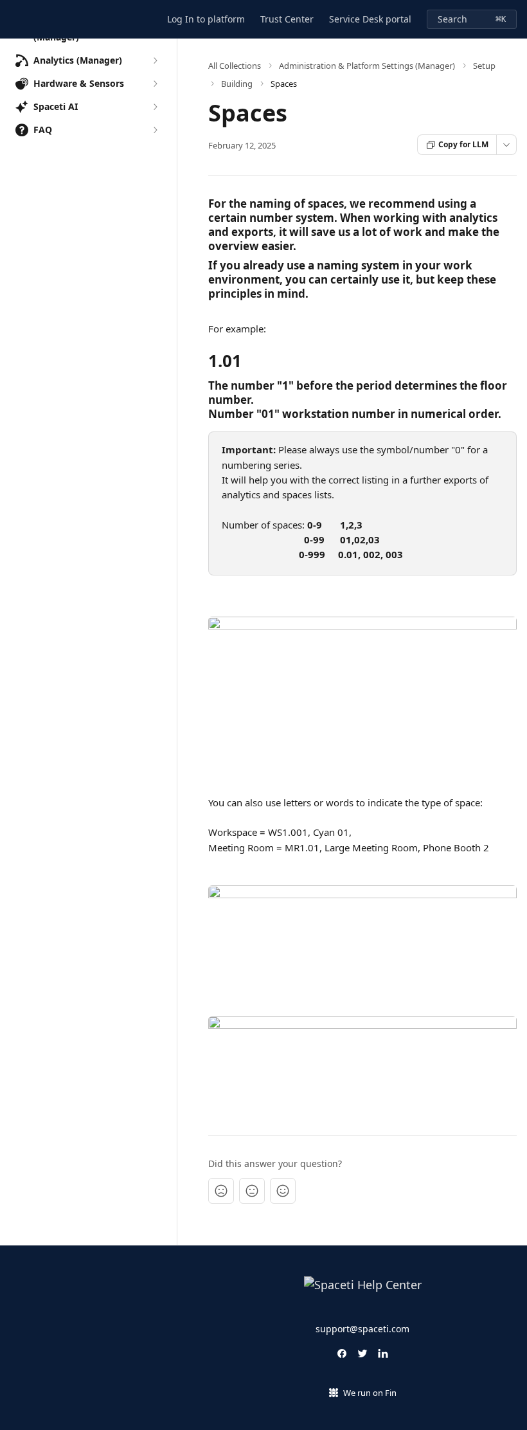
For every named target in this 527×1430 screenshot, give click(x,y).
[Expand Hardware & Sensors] (155, 84)
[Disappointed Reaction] (221, 1191)
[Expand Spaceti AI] (155, 107)
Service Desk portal (370, 19)
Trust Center (287, 19)
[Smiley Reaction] (283, 1191)
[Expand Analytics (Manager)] (155, 60)
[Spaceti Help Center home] (12, 19)
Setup (484, 65)
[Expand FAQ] (155, 130)
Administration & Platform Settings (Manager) (367, 65)
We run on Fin (370, 1392)
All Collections (234, 65)
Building (237, 83)
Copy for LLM (463, 144)
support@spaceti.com (362, 1329)
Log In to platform (206, 19)
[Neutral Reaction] (252, 1191)
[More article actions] (506, 144)
